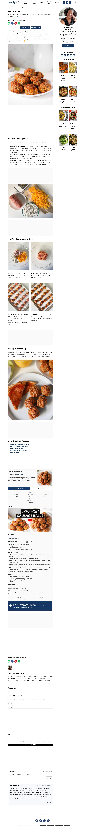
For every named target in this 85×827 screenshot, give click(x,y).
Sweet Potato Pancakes (16, 448)
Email (9, 734)
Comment (11, 707)
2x (29, 541)
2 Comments (16, 16)
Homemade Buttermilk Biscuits (19, 450)
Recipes (13, 7)
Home (9, 7)
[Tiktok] (70, 2)
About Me (49, 2)
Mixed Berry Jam (14, 452)
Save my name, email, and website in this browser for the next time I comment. (30, 741)
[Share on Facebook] (12, 23)
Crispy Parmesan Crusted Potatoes (20, 444)
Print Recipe (20, 488)
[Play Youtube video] (30, 520)
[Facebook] (64, 2)
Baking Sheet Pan (15, 538)
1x (26, 541)
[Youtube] (67, 2)
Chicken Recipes (34, 2)
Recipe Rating (11, 702)
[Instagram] (40, 820)
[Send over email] (19, 23)
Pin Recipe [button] (42, 488)
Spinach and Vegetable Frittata (19, 446)
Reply (49, 778)
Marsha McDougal (18, 474)
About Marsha (50, 825)
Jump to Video (36, 27)
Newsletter (43, 825)
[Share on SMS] (9, 23)
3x (31, 541)
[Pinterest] (44, 820)
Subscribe (57, 2)
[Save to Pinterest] (15, 23)
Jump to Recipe (25, 27)
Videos (42, 2)
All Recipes (25, 2)
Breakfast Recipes (20, 7)
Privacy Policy (59, 825)
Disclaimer (67, 825)
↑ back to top (42, 814)
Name (10, 728)
